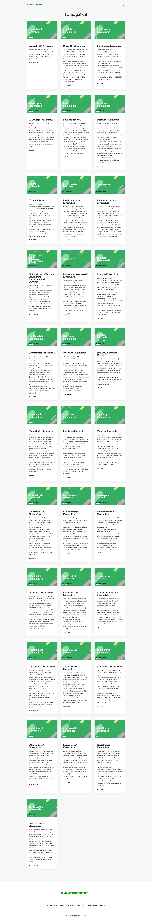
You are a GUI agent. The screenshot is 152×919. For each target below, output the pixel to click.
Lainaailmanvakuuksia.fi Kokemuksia (75, 275)
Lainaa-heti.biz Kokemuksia (71, 593)
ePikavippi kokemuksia (41, 119)
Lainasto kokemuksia (107, 274)
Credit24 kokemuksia (74, 46)
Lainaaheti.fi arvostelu (41, 46)
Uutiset (102, 906)
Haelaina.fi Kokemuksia (41, 592)
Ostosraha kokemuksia (74, 352)
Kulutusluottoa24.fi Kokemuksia (107, 512)
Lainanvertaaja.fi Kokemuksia (71, 512)
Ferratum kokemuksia (108, 119)
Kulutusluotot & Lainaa (55, 906)
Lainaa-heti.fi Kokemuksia (70, 746)
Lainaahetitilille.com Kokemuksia (107, 593)
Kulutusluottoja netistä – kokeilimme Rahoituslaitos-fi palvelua (41, 278)
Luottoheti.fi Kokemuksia (42, 352)
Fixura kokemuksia (39, 200)
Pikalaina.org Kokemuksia (103, 746)
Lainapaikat (80, 906)
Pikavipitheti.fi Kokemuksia (36, 746)
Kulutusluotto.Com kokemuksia (106, 201)
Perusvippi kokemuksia (41, 431)
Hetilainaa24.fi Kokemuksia (36, 824)
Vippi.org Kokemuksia (108, 431)
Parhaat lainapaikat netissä (107, 353)
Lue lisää (33, 62)
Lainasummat (92, 906)
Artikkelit (69, 906)
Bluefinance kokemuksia (109, 46)
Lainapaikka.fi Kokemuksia (36, 512)
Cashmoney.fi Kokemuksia (70, 667)
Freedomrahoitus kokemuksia (71, 201)
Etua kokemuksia (72, 119)
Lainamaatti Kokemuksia (109, 666)
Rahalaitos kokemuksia (74, 431)
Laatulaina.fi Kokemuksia (42, 666)
